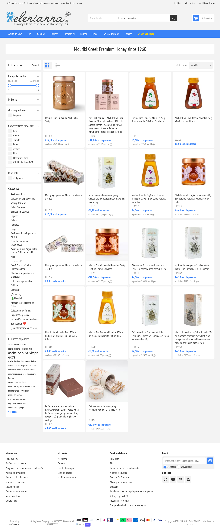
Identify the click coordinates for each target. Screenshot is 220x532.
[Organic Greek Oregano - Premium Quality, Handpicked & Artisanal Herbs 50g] (150, 307)
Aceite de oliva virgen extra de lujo (23, 235)
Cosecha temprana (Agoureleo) (19, 242)
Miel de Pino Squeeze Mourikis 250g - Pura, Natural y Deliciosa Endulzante (149, 119)
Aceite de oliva (18, 194)
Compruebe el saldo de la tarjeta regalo (128, 505)
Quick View (57, 109)
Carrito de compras (66, 468)
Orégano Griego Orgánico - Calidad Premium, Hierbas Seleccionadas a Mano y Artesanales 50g (150, 336)
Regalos (14, 216)
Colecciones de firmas (21, 310)
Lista (56, 65)
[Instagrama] (165, 479)
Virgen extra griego (16, 407)
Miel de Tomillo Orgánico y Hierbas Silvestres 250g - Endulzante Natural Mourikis (149, 198)
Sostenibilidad (12, 486)
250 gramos (18, 178)
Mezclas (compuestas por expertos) (22, 274)
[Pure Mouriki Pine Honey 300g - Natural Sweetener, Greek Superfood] (64, 307)
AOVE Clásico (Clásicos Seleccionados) (21, 267)
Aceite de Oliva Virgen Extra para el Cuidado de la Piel (24, 250)
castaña (16, 149)
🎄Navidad (16, 298)
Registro (177, 2)
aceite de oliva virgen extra (23, 355)
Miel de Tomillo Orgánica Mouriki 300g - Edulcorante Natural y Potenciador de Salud (193, 198)
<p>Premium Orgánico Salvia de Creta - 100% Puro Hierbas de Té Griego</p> (193, 267)
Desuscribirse (186, 466)
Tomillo (16, 140)
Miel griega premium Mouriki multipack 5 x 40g (63, 196)
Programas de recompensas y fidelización (24, 468)
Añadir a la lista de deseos (51, 109)
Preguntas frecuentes (119, 500)
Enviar (210, 460)
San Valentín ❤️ (18, 323)
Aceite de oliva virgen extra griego (22, 365)
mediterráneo (13, 390)
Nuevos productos (118, 472)
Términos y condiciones (16, 482)
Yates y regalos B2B (119, 496)
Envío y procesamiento (16, 463)
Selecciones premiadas (21, 281)
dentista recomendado (16, 382)
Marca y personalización (121, 482)
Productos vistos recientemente (124, 468)
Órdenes (61, 463)
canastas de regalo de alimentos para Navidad (22, 375)
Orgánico (17, 115)
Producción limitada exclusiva (24, 319)
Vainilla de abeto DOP (23, 162)
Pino (15, 131)
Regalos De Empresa (119, 477)
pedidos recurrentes (67, 477)
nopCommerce (14, 524)
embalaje (114, 486)
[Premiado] (16, 294)
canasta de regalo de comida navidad (21, 369)
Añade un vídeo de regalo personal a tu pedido (132, 491)
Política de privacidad (15, 472)
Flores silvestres (20, 158)
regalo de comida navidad (17, 399)
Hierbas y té (16, 261)
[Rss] (188, 479)
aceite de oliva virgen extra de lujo (22, 361)
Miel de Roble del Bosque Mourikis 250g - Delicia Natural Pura (193, 119)
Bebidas (14, 285)
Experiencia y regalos (20, 315)
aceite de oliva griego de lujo (20, 348)
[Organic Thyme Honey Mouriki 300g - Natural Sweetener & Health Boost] (193, 170)
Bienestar (15, 289)
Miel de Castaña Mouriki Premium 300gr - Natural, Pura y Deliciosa (107, 267)
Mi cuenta (62, 458)
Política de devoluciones (17, 477)
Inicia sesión (190, 2)
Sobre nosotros (13, 496)
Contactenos (11, 500)
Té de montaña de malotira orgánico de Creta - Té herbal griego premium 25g (150, 267)
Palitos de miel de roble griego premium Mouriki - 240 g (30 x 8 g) (104, 407)
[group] (64, 93)
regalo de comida (15, 394)
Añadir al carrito (70, 109)
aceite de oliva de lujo (17, 344)
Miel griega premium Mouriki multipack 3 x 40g (63, 267)
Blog (112, 463)
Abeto (16, 135)
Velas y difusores (18, 203)
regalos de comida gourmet (18, 403)
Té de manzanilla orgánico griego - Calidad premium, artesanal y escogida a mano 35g (106, 198)
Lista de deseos (65, 472)
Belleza (14, 220)
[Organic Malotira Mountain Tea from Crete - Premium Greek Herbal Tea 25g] (150, 240)
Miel (13, 256)
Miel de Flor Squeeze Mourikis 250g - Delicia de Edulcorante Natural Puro (105, 334)
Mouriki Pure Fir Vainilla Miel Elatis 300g (61, 119)
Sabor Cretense (18, 207)
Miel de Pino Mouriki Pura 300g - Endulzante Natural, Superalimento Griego (61, 336)
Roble (15, 144)
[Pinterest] (180, 479)
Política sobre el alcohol (17, 491)
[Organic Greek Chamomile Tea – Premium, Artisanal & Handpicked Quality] (107, 170)
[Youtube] (173, 479)
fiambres (15, 224)
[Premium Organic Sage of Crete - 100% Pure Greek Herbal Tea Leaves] (193, 240)
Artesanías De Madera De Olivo (22, 304)
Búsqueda (173, 18)
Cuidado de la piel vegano (23, 198)
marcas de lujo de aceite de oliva (21, 386)
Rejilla (48, 65)
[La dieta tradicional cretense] (24, 328)
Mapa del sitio (12, 458)
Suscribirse (171, 466)
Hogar (14, 229)
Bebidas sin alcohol (20, 211)
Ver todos (12, 411)
